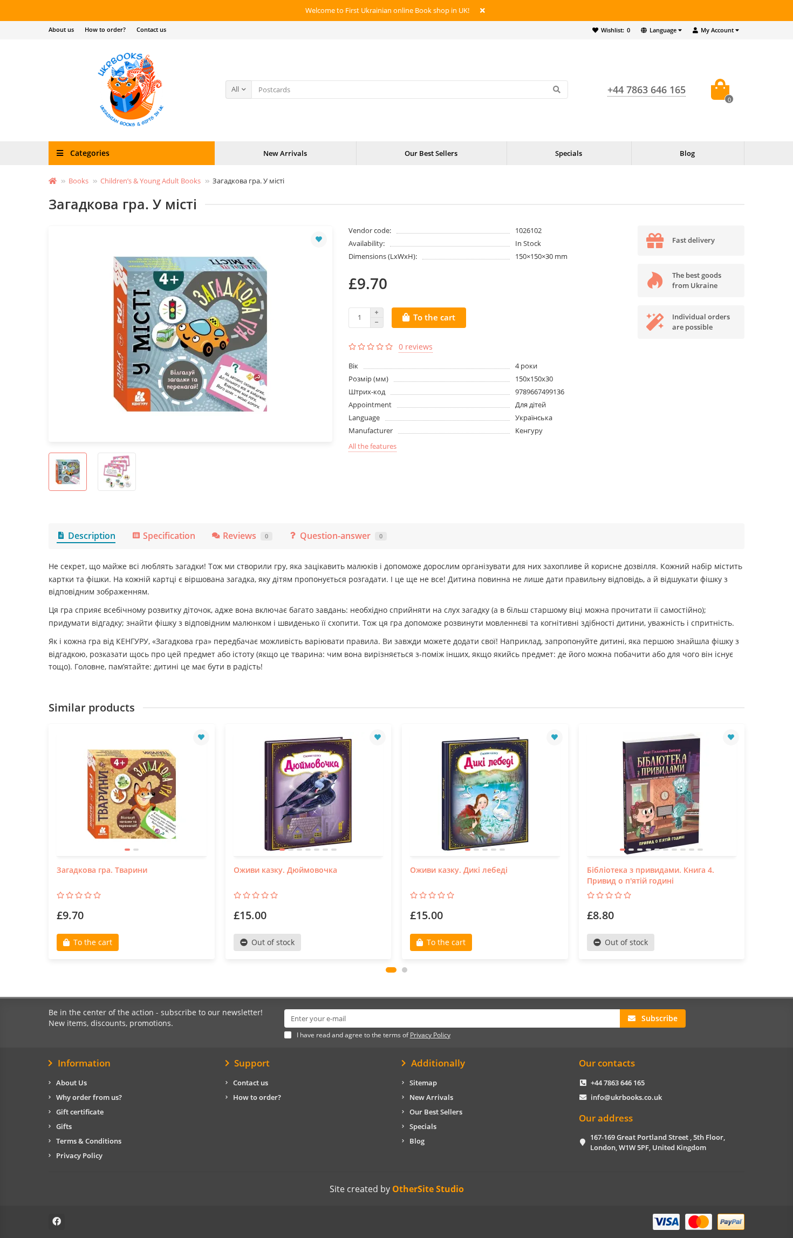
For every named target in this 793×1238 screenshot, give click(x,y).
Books (78, 181)
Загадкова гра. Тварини (102, 870)
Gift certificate (80, 1112)
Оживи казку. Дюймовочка (285, 870)
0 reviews (416, 346)
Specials (568, 153)
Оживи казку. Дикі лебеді (459, 870)
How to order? (105, 29)
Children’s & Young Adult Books (150, 181)
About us (61, 29)
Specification (169, 536)
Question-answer (341, 536)
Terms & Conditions (88, 1141)
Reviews (245, 536)
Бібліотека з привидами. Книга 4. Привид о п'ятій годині (650, 875)
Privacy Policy (79, 1155)
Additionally (438, 1063)
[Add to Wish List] (319, 239)
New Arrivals (285, 153)
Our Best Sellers (431, 153)
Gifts (64, 1126)
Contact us (151, 29)
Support (252, 1063)
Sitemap (423, 1082)
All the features (372, 446)
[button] (391, 970)
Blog (687, 153)
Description (91, 536)
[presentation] (49, 841)
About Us (71, 1082)
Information (84, 1063)
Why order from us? (89, 1097)
